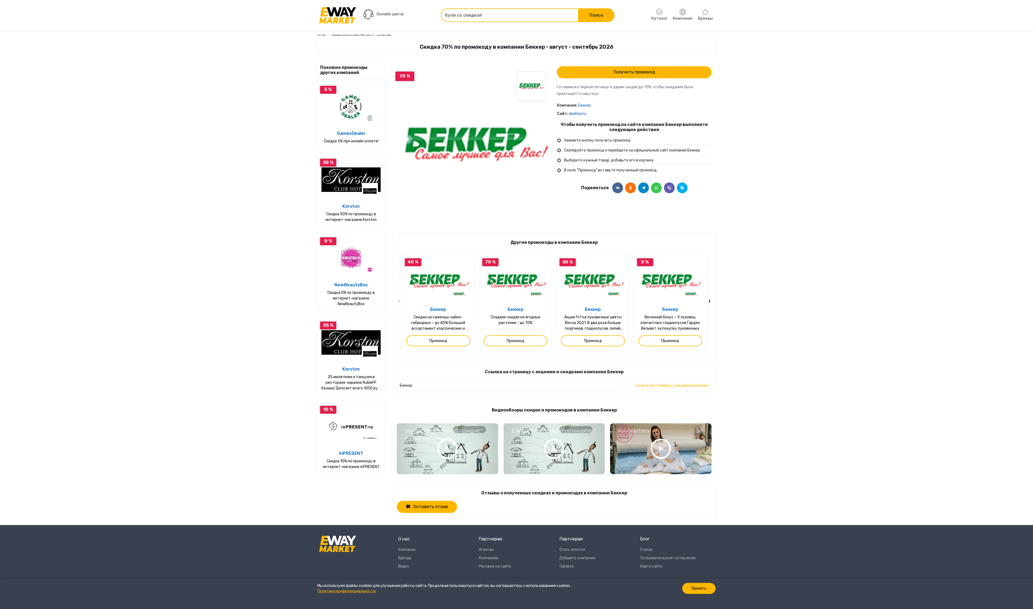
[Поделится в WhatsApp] (656, 187)
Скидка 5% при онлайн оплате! (351, 141)
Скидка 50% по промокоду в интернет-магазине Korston (351, 217)
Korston (351, 206)
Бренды (705, 18)
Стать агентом (572, 549)
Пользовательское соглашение (668, 558)
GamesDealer (351, 133)
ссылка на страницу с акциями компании (672, 385)
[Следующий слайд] (709, 301)
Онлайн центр (390, 14)
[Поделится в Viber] (669, 187)
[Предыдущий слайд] (398, 301)
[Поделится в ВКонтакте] (617, 187)
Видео (403, 566)
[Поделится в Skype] (682, 187)
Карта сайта (651, 566)
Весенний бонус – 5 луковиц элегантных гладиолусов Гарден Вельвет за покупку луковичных (670, 323)
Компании (682, 18)
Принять (698, 588)
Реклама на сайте (495, 566)
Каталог (659, 18)
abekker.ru (577, 113)
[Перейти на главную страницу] (337, 15)
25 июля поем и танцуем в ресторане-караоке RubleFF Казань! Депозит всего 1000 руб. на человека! (351, 383)
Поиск (596, 15)
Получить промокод (634, 72)
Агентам (486, 549)
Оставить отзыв (430, 506)
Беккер (584, 105)
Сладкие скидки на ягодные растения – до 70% (515, 320)
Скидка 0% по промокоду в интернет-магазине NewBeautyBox (351, 298)
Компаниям (488, 558)
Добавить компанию (577, 558)
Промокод (438, 341)
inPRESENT (351, 453)
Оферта (567, 566)
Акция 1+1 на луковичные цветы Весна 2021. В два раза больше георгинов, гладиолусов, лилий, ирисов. (593, 323)
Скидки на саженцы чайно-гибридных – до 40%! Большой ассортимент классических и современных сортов (438, 323)
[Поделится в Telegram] (643, 187)
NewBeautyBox (351, 284)
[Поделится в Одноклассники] (630, 187)
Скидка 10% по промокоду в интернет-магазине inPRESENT (351, 464)
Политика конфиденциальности (346, 591)
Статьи (646, 549)
